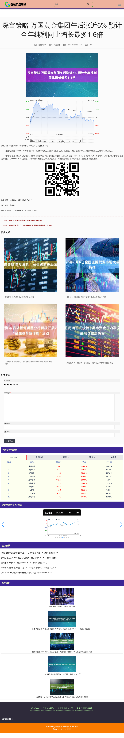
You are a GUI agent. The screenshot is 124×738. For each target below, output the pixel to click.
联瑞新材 (31, 486)
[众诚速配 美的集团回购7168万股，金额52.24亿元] (62, 664)
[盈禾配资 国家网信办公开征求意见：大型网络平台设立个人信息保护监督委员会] (62, 641)
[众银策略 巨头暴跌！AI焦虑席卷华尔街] (30, 264)
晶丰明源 (31, 480)
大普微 (31, 490)
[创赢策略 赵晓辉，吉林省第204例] (62, 596)
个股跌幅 (39, 457)
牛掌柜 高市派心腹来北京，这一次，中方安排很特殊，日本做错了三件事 (28, 567)
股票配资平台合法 (65, 708)
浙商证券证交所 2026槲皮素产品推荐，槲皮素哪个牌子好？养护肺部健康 (29, 557)
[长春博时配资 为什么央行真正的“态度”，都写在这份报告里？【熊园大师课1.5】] (62, 619)
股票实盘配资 (48, 708)
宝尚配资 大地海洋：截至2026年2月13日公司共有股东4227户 (24, 562)
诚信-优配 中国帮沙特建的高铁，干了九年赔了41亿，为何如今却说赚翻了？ (30, 553)
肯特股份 (31, 483)
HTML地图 (74, 726)
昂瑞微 (31, 473)
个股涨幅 (13, 457)
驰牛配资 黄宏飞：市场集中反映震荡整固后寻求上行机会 (30, 225)
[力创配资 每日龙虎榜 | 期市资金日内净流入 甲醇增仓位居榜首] (92, 330)
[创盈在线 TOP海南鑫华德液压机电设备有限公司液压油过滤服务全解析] (62, 686)
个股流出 (91, 457)
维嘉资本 (35, 708)
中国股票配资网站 (84, 708)
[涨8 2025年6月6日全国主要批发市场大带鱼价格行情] (92, 264)
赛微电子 (31, 469)
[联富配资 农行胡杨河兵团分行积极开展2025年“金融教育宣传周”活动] (30, 330)
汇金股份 (31, 493)
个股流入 (65, 457)
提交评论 (9, 441)
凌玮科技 (31, 497)
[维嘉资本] (15, 4)
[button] (3, 524)
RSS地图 (66, 726)
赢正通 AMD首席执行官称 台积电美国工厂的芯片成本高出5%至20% (27, 572)
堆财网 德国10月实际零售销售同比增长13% (25, 220)
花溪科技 (31, 466)
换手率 (113, 457)
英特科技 (31, 476)
